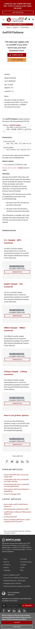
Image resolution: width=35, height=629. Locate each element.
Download (24, 559)
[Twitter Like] (12, 461)
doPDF (20, 547)
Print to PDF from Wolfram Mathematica (16, 578)
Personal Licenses (26, 562)
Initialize (21, 168)
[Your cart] (25, 19)
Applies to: (9, 88)
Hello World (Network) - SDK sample (14, 580)
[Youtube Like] (17, 461)
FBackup (26, 545)
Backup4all (20, 545)
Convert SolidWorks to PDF (12, 575)
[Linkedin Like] (22, 461)
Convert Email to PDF (10, 517)
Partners (6, 567)
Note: (6, 96)
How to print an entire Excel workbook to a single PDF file (17, 490)
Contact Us (7, 564)
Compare (23, 564)
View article (17, 272)
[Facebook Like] (7, 461)
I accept (17, 622)
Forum (22, 567)
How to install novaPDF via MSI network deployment (16, 505)
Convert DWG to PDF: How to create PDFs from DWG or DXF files (16, 480)
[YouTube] (19, 611)
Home (5, 559)
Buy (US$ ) (18, 12)
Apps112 (10, 549)
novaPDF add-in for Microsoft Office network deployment (17, 513)
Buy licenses (17, 60)
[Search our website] (33, 19)
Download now (18, 55)
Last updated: (10, 81)
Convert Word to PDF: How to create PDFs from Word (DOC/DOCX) (16, 485)
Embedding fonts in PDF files (12, 583)
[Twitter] (9, 611)
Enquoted (29, 549)
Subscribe (28, 605)
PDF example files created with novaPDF (16, 509)
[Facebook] (4, 611)
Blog (22, 570)
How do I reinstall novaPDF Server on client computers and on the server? (17, 520)
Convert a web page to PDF (12, 494)
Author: (7, 74)
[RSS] (24, 611)
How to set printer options (16, 415)
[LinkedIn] (14, 611)
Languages (7, 570)
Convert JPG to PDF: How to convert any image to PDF (16, 476)
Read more (17, 626)
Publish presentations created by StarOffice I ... (18, 586)
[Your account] (29, 18)
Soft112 (4, 549)
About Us (6, 562)
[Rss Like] (27, 461)
